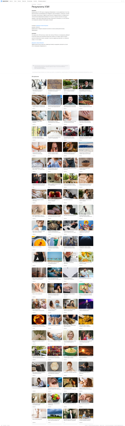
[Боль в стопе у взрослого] (39, 290)
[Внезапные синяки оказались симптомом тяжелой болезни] (86, 118)
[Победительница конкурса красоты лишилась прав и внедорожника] (54, 149)
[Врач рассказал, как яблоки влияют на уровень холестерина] (86, 102)
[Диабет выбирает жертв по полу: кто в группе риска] (54, 180)
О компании (4, 425)
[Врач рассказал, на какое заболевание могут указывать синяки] (54, 118)
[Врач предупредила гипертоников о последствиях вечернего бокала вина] (39, 306)
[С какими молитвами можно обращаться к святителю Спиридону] (86, 227)
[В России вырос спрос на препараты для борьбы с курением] (54, 165)
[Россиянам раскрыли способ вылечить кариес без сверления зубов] (54, 384)
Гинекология (39, 4)
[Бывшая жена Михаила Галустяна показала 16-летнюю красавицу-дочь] (39, 180)
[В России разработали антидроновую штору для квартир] (70, 275)
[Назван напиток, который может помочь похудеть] (86, 196)
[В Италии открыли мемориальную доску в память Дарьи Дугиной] (54, 102)
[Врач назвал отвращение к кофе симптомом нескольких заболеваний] (39, 227)
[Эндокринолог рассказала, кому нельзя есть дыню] (86, 259)
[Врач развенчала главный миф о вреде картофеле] (70, 322)
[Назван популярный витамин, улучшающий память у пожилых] (70, 180)
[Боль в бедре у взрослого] (39, 259)
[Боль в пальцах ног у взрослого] (54, 322)
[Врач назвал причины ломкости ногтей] (39, 337)
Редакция (86, 425)
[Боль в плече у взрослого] (39, 384)
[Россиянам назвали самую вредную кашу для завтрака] (70, 133)
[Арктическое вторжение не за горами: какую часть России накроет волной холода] (86, 149)
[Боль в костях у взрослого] (86, 400)
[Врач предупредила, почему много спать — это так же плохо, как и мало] (39, 165)
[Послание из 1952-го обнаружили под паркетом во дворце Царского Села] (54, 86)
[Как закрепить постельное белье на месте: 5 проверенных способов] (54, 133)
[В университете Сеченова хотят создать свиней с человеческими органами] (39, 102)
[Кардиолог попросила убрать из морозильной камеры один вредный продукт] (54, 290)
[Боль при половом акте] (70, 196)
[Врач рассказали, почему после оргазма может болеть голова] (86, 180)
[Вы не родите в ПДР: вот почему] (54, 337)
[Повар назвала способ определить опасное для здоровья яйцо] (39, 149)
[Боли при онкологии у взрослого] (70, 212)
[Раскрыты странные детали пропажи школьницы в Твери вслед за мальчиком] (70, 243)
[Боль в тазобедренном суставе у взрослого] (70, 165)
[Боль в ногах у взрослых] (39, 416)
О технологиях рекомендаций (109, 425)
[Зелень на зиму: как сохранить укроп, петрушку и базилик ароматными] (70, 86)
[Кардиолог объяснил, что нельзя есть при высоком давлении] (70, 149)
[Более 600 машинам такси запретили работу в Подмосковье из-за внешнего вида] (54, 275)
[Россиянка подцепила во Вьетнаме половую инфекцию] (39, 133)
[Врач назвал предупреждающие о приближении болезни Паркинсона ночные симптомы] (39, 369)
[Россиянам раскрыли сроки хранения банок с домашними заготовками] (54, 353)
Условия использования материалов (93, 425)
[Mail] (1, 1)
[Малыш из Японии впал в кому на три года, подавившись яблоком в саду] (86, 290)
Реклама (8, 425)
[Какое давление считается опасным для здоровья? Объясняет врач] (39, 86)
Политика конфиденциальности (118, 425)
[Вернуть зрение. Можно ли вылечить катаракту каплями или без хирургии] (86, 384)
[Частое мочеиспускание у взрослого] (70, 259)
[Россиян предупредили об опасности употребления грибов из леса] (54, 227)
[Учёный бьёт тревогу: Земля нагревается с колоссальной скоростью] (86, 243)
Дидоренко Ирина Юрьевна (42, 25)
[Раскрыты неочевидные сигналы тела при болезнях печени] (70, 118)
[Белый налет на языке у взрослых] (70, 369)
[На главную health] (5, 1)
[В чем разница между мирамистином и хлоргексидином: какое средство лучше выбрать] (54, 306)
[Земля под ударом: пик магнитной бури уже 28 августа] (86, 353)
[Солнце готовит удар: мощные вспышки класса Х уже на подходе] (39, 322)
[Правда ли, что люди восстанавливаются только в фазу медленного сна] (70, 384)
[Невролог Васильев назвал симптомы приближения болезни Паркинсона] (39, 353)
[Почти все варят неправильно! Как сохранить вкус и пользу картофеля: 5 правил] (70, 353)
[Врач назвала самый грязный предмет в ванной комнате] (39, 275)
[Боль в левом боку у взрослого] (86, 275)
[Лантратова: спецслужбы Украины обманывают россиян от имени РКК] (86, 133)
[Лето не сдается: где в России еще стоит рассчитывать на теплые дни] (54, 416)
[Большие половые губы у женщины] (39, 118)
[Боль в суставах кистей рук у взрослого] (70, 290)
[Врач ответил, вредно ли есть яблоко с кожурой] (54, 196)
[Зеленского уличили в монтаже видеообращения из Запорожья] (70, 102)
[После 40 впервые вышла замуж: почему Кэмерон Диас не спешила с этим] (70, 337)
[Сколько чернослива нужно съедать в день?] (86, 165)
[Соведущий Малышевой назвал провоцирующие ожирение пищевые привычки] (54, 369)
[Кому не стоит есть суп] (39, 243)
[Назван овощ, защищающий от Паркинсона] (54, 400)
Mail (1, 425)
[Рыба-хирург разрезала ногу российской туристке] (54, 259)
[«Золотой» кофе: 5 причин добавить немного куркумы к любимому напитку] (86, 322)
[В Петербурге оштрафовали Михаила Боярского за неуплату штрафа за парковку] (86, 86)
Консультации (34, 4)
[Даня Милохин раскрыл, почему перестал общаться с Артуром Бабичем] (70, 416)
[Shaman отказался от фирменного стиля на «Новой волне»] (86, 306)
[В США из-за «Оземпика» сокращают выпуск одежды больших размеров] (54, 243)
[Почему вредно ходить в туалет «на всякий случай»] (39, 400)
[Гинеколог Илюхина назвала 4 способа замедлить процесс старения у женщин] (86, 416)
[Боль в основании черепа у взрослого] (86, 369)
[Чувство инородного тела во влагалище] (39, 196)
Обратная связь (102, 425)
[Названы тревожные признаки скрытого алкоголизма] (70, 306)
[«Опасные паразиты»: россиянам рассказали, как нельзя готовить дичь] (54, 212)
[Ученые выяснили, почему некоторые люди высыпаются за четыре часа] (86, 212)
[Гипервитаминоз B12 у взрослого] (70, 400)
